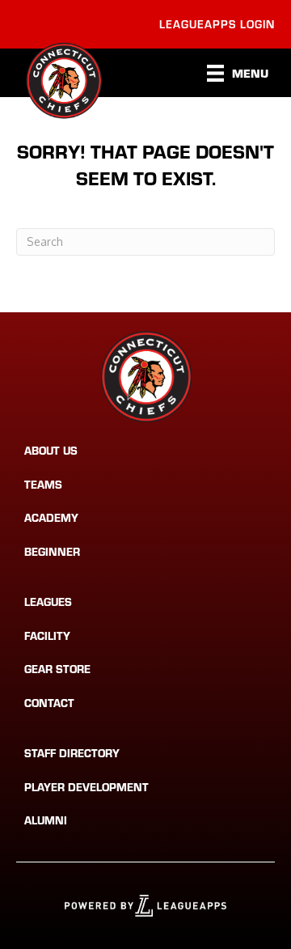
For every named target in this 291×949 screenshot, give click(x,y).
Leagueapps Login (217, 24)
